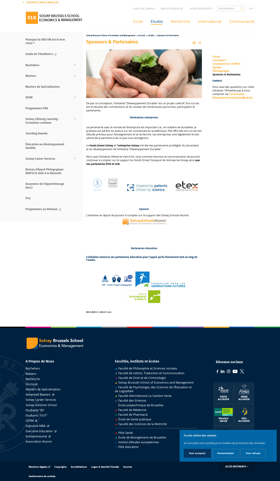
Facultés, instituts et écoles (137, 361)
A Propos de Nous (40, 361)
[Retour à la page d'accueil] (54, 18)
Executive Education (40, 431)
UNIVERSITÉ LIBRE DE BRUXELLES (43, 2)
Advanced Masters (38, 394)
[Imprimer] (194, 42)
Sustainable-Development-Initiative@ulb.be (232, 95)
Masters (31, 374)
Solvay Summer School (41, 405)
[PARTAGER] (199, 42)
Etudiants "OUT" (36, 415)
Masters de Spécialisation (43, 389)
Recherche (33, 379)
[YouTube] (235, 372)
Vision (216, 56)
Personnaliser (225, 453)
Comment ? (220, 60)
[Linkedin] (222, 372)
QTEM (30, 420)
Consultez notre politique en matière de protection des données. (226, 443)
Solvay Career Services (41, 400)
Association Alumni (39, 441)
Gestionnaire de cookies (42, 476)
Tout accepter (197, 453)
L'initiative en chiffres (226, 63)
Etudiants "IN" (35, 410)
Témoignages (220, 71)
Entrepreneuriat (37, 436)
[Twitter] (242, 371)
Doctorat (31, 384)
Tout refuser (253, 453)
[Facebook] (217, 372)
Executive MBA (36, 426)
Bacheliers (33, 368)
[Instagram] (228, 372)
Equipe (216, 67)
